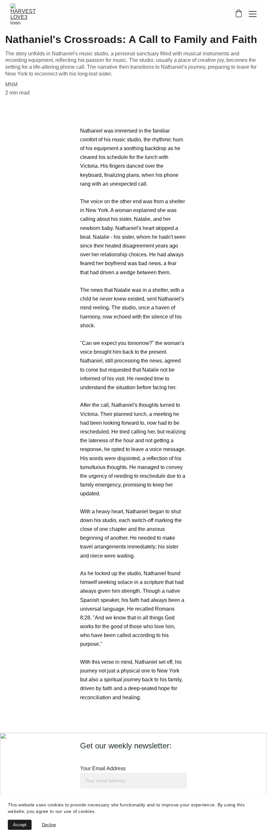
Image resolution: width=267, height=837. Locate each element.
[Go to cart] (238, 14)
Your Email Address (103, 768)
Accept (19, 824)
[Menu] (253, 14)
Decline (49, 824)
